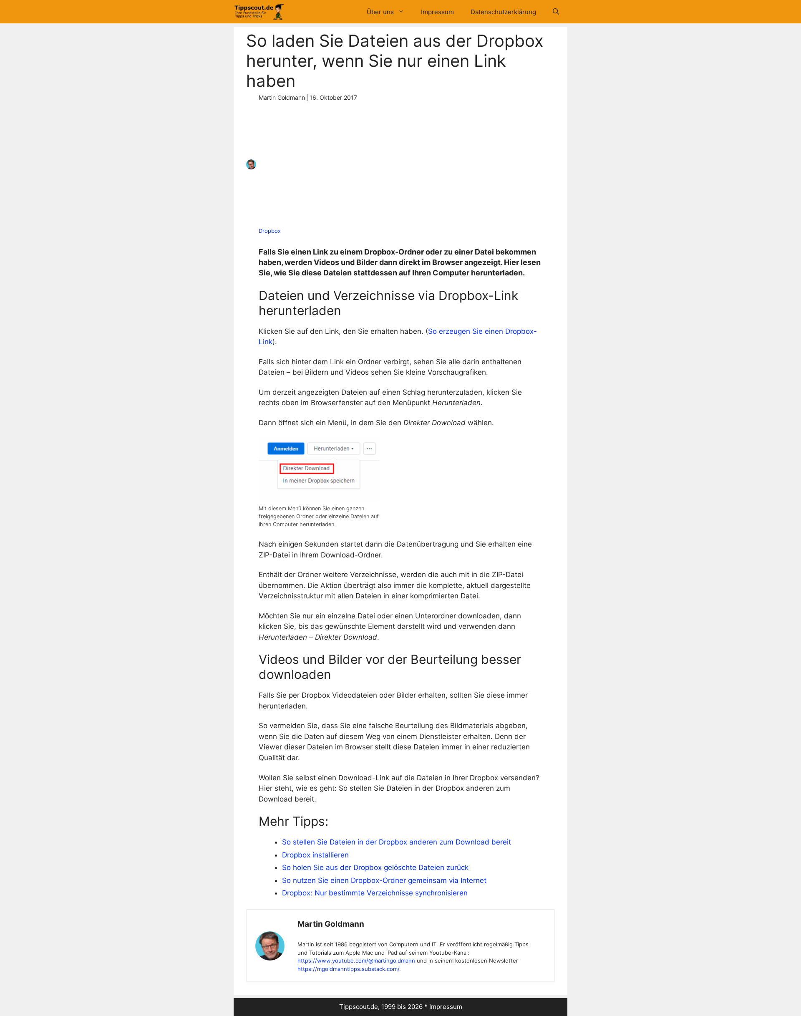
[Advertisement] (398, 164)
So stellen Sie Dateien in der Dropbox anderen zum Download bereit (396, 842)
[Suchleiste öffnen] (555, 12)
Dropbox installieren (315, 855)
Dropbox (270, 230)
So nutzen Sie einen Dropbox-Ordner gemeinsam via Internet (384, 880)
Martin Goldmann (330, 924)
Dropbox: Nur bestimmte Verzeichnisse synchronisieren (375, 893)
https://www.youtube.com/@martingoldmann (356, 960)
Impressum (437, 12)
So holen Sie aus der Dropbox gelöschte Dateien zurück (375, 867)
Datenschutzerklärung (503, 12)
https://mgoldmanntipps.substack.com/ (348, 969)
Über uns (380, 12)
